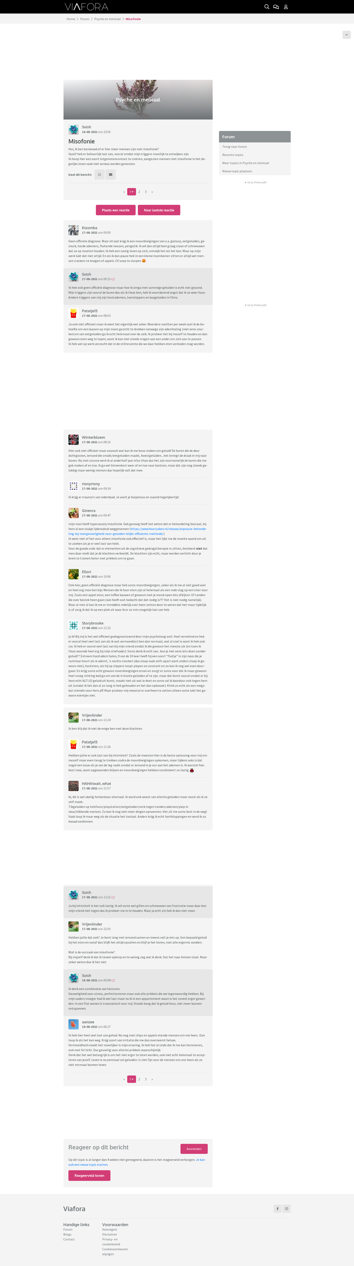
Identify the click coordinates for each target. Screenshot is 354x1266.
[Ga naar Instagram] (287, 1209)
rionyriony (91, 483)
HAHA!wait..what (96, 783)
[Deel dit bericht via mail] (111, 174)
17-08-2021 (90, 232)
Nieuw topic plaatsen (237, 171)
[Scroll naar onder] (347, 35)
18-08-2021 (90, 980)
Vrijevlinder (92, 715)
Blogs (67, 1234)
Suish (86, 127)
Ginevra (88, 510)
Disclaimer (109, 1234)
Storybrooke (92, 623)
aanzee (88, 1022)
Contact (69, 1239)
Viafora (74, 1208)
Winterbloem (93, 437)
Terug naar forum (234, 146)
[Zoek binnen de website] (267, 7)
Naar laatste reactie (159, 210)
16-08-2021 (90, 132)
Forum (84, 19)
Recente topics (232, 155)
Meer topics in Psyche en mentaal (245, 163)
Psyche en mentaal (107, 19)
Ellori (86, 571)
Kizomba (89, 227)
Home (71, 19)
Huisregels (109, 1229)
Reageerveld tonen (89, 1176)
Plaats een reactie (115, 210)
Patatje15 (90, 311)
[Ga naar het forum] (276, 7)
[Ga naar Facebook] (277, 1209)
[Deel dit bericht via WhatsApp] (99, 174)
